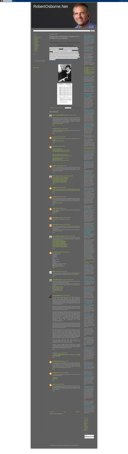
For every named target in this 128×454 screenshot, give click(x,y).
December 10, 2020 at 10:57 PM (67, 279)
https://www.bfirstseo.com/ (57, 159)
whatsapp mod (55, 377)
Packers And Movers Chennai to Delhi (59, 182)
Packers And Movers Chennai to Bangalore (60, 177)
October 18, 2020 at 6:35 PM (64, 252)
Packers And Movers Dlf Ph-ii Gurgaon (59, 245)
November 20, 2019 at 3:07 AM (64, 224)
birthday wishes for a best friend (58, 140)
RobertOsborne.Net (50, 6)
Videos (35, 50)
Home (65, 411)
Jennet (54, 208)
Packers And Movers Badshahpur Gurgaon (60, 246)
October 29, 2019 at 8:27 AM (61, 208)
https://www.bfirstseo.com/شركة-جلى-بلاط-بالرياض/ (61, 150)
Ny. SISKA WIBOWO (56, 295)
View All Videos (36, 67)
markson (54, 196)
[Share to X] (68, 108)
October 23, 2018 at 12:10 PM (59, 146)
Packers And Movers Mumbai (58, 115)
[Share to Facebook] (69, 108)
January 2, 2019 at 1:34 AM (61, 165)
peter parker (55, 361)
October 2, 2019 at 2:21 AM (61, 196)
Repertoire (36, 44)
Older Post (78, 411)
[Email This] (65, 108)
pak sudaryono (55, 252)
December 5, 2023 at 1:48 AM (62, 372)
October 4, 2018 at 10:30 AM (63, 128)
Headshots (36, 48)
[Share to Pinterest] (70, 108)
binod (54, 384)
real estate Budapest (74, 274)
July (84, 425)
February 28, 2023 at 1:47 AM (63, 361)
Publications (36, 45)
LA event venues (59, 169)
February (85, 426)
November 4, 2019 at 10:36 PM (64, 217)
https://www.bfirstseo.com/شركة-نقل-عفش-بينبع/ (61, 151)
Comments (88, 437)
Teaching (36, 46)
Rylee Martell (55, 212)
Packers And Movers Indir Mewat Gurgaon (60, 244)
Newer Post (52, 411)
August (85, 423)
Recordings (36, 41)
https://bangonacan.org (87, 133)
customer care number (57, 189)
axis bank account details (66, 189)
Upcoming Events (37, 37)
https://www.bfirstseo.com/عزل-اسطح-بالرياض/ (61, 154)
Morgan (54, 271)
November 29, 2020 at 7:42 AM (61, 271)
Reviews (35, 42)
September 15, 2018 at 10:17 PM (70, 115)
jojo (53, 146)
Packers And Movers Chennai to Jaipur (60, 179)
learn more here (59, 131)
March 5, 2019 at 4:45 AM (61, 187)
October (85, 427)
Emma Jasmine (55, 217)
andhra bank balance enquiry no (62, 190)
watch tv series (55, 378)
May (85, 422)
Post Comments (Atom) (58, 413)
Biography (36, 38)
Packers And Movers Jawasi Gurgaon (59, 243)
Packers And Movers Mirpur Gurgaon (59, 241)
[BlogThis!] (66, 108)
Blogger (76, 445)
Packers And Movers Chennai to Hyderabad (60, 178)
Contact (35, 49)
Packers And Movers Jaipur (57, 290)
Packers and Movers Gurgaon (58, 236)
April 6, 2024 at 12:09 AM (59, 384)
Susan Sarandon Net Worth (57, 202)
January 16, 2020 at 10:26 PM (69, 236)
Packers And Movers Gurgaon (58, 240)
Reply (54, 125)
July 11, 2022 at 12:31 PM (62, 353)
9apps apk (57, 389)
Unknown (54, 165)
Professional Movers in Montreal (72, 226)
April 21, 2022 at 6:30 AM (65, 295)
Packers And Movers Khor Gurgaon (59, 242)
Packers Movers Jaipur (57, 279)
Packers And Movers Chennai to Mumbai (60, 181)
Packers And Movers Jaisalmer (58, 286)
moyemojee (55, 372)
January (85, 419)
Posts (87, 435)
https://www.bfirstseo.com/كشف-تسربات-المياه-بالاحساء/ (62, 155)
